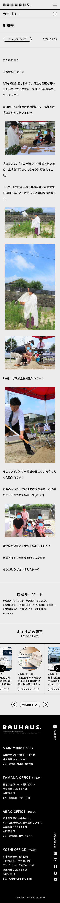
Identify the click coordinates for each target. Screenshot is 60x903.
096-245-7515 (20, 879)
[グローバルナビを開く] (55, 5)
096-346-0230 (21, 764)
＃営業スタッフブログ (13, 601)
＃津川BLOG (40, 609)
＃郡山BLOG (26, 609)
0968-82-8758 (20, 836)
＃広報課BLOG (10, 609)
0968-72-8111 (19, 798)
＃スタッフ (8, 613)
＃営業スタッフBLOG (36, 601)
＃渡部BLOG (24, 605)
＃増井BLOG (9, 605)
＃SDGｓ (51, 605)
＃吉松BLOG (38, 605)
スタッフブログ (17, 39)
